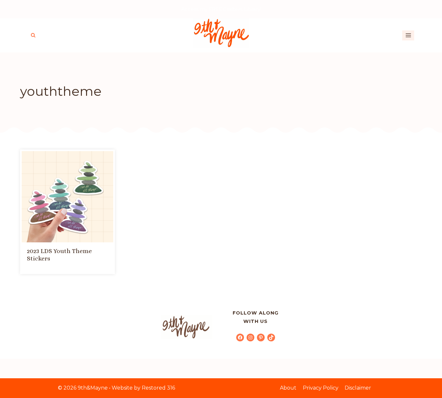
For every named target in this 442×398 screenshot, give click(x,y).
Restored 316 (158, 388)
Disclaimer (358, 388)
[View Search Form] (33, 35)
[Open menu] (408, 35)
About (288, 388)
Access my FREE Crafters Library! (221, 9)
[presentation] (67, 197)
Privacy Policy (320, 388)
